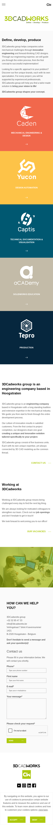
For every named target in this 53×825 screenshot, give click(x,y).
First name (12, 676)
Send (11, 741)
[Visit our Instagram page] (24, 785)
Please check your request (21, 723)
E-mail (10, 686)
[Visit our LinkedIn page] (29, 785)
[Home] (49, 4)
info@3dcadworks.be (17, 624)
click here (43, 810)
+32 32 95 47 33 (14, 620)
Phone (10, 666)
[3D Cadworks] (26, 769)
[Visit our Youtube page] (19, 785)
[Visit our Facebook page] (34, 785)
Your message (14, 696)
